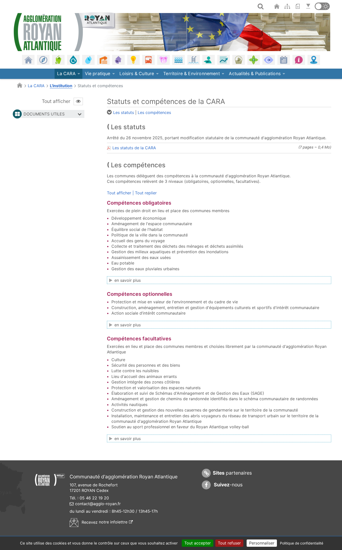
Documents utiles (44, 113)
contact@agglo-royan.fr (98, 503)
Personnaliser (261, 542)
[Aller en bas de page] (308, 6)
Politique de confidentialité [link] (301, 543)
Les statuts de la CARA (134, 147)
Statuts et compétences (100, 85)
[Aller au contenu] (299, 6)
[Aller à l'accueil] (277, 6)
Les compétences (154, 112)
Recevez (106, 521)
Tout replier (146, 192)
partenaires (232, 473)
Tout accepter (197, 542)
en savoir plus (127, 280)
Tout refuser (229, 542)
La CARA (36, 85)
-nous (228, 485)
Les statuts (123, 112)
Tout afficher (119, 192)
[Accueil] (65, 31)
